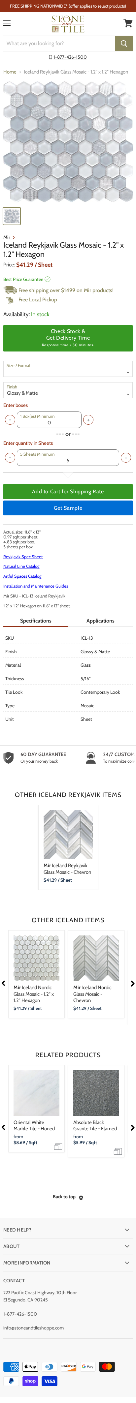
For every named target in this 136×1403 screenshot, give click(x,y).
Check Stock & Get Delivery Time (68, 337)
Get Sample (68, 508)
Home (10, 72)
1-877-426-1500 (70, 57)
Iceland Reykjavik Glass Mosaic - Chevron (67, 869)
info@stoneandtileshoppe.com (33, 1328)
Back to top (64, 1196)
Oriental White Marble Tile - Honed (34, 1125)
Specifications (35, 621)
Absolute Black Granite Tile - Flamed (95, 1125)
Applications (100, 621)
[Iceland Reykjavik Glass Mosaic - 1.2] (68, 141)
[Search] (124, 43)
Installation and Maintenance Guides (35, 586)
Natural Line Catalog (21, 566)
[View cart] (128, 23)
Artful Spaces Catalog (22, 576)
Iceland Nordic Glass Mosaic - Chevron (92, 994)
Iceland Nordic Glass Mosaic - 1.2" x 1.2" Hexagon (34, 994)
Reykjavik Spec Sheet (23, 556)
